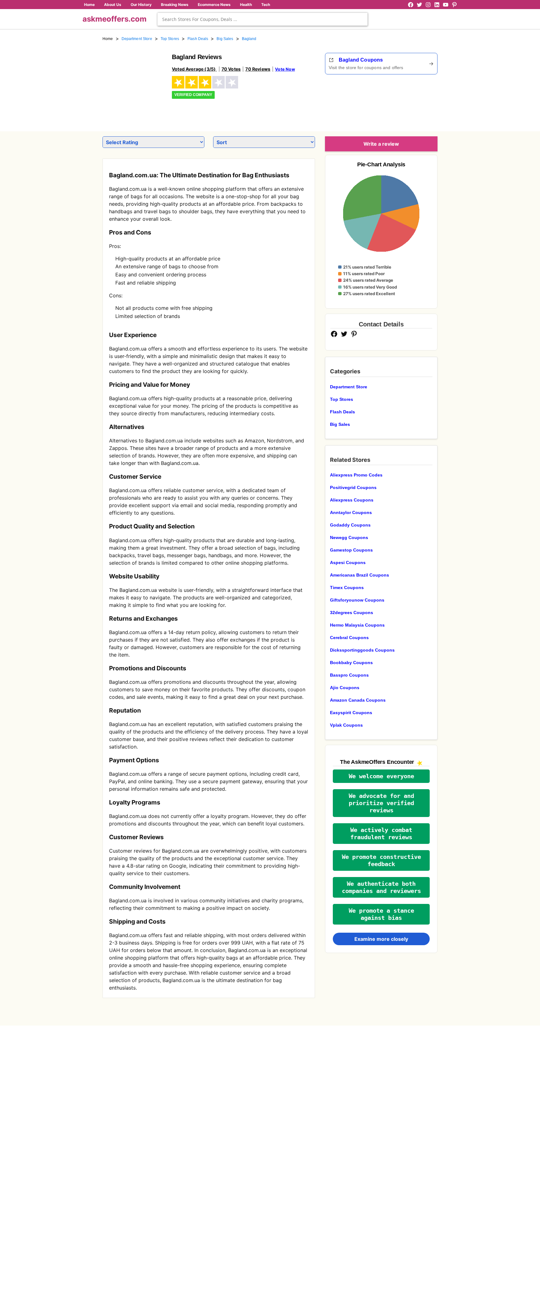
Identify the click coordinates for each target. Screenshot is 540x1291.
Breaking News (174, 4)
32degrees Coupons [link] (351, 612)
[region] (403, 100)
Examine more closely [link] (381, 939)
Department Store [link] (137, 39)
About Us (112, 4)
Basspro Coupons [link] (349, 675)
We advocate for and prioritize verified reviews (381, 803)
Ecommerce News (214, 4)
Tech (265, 4)
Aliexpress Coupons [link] (351, 499)
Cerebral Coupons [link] (349, 637)
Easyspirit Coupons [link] (351, 712)
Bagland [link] (249, 39)
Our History (141, 4)
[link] (133, 84)
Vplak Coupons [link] (346, 725)
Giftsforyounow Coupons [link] (357, 600)
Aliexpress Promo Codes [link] (356, 474)
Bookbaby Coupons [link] (351, 662)
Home (89, 4)
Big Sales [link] (225, 39)
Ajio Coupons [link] (344, 687)
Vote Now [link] (285, 69)
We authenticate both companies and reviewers (381, 887)
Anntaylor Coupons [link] (351, 512)
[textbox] (263, 19)
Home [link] (107, 39)
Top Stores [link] (170, 39)
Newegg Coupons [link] (349, 537)
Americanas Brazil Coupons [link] (359, 574)
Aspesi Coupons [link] (348, 562)
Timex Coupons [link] (347, 587)
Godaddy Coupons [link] (350, 524)
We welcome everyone (381, 776)
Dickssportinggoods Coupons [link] (362, 650)
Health (246, 4)
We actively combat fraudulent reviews (381, 833)
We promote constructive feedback (381, 860)
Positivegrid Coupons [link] (353, 487)
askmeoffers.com (114, 18)
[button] (381, 776)
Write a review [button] (381, 144)
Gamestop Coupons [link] (351, 549)
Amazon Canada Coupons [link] (358, 700)
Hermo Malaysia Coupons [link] (357, 625)
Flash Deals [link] (198, 39)
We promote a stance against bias (381, 914)
